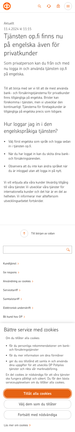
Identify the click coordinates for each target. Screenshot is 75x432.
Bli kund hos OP (12, 316)
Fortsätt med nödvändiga (37, 415)
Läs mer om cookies (16, 425)
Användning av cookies (17, 281)
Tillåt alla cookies (37, 393)
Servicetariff (10, 290)
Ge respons (10, 272)
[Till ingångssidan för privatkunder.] (7, 6)
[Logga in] (58, 6)
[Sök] (39, 6)
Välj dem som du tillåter (37, 404)
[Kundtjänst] (48, 6)
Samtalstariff (11, 299)
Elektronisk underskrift (17, 308)
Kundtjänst (9, 263)
